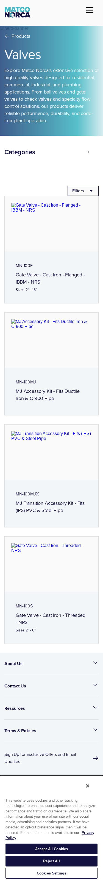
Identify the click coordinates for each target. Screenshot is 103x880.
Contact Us (15, 686)
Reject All (51, 861)
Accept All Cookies (51, 849)
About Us (13, 663)
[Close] (88, 786)
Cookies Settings (51, 873)
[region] (51, 827)
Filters (78, 191)
